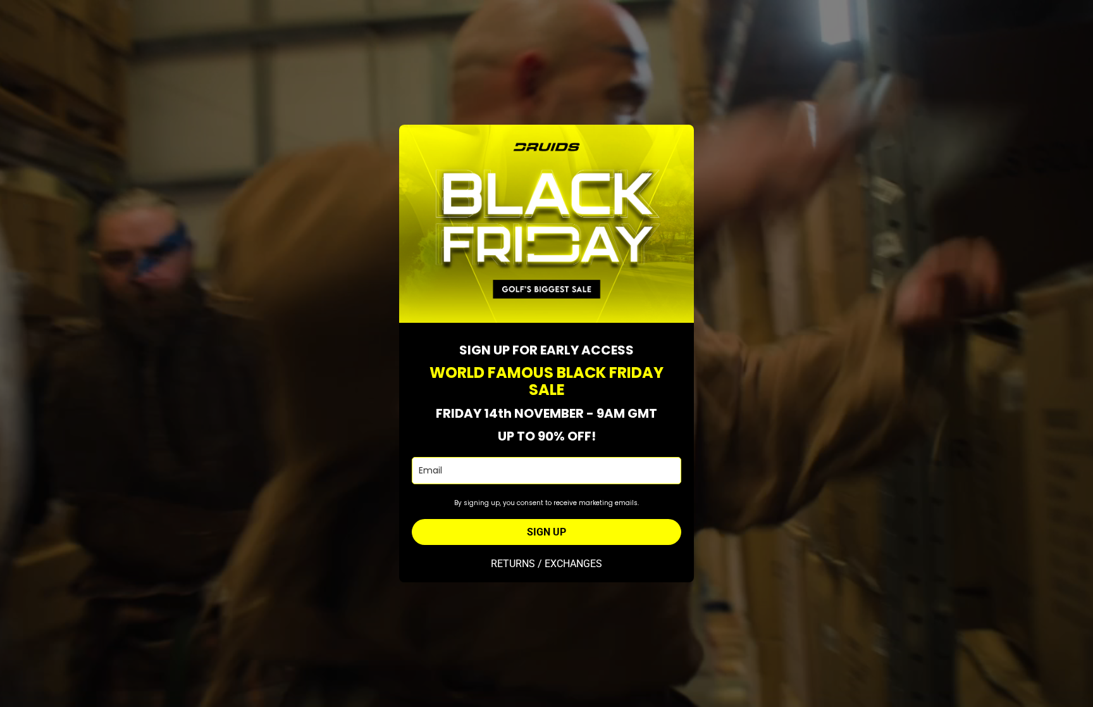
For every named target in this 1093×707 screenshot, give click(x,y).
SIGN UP (546, 532)
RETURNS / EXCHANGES (546, 564)
